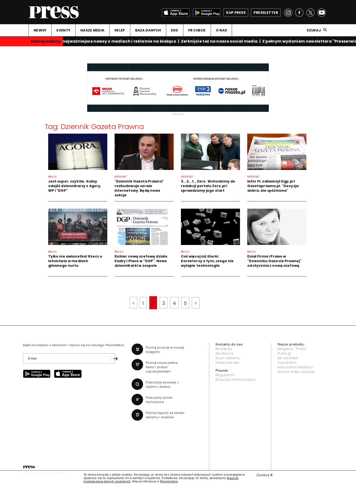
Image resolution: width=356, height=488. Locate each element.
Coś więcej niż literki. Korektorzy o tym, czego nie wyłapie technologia (207, 261)
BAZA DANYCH (148, 30)
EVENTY (63, 30)
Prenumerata (227, 362)
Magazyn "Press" (292, 348)
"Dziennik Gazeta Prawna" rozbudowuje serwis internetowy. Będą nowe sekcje (139, 188)
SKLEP (119, 30)
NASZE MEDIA (92, 30)
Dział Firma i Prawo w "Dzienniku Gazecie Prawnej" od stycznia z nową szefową (274, 261)
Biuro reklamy (228, 358)
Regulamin (225, 375)
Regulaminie (169, 481)
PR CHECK (197, 30)
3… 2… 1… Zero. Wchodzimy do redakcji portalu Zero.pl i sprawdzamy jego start (208, 186)
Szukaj (314, 30)
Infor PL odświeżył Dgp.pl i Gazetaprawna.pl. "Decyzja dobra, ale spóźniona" (273, 186)
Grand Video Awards (296, 371)
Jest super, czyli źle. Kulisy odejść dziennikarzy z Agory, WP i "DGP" (74, 186)
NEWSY (40, 30)
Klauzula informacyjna (235, 379)
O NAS (221, 30)
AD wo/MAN (288, 358)
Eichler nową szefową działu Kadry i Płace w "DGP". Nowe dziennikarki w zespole (141, 261)
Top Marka (287, 362)
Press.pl (284, 353)
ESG (174, 30)
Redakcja (224, 348)
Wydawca (224, 353)
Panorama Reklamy (295, 367)
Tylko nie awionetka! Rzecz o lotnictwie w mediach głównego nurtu (75, 261)
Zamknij (264, 475)
